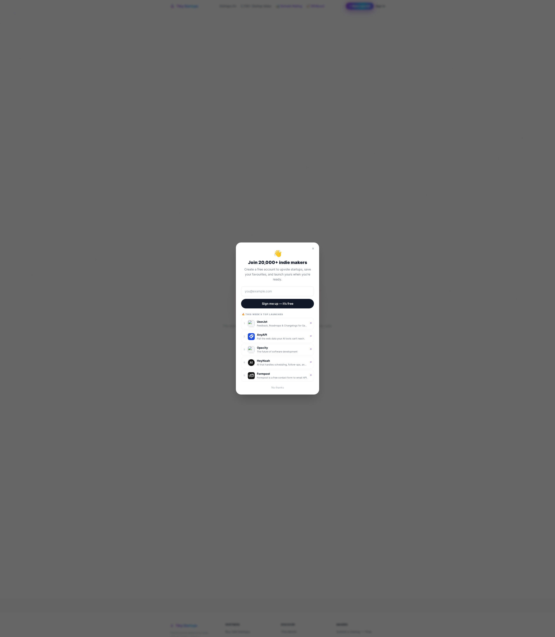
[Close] (313, 248)
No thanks (277, 387)
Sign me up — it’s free (277, 303)
